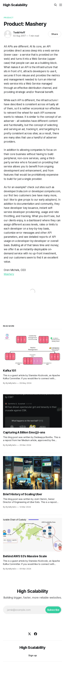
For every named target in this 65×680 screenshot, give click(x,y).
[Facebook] (35, 633)
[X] (29, 633)
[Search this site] (55, 4)
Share (54, 34)
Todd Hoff (19, 32)
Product (8, 17)
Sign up (32, 655)
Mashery (9, 274)
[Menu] (60, 4)
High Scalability (15, 5)
